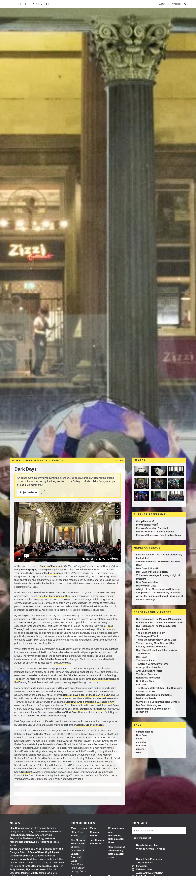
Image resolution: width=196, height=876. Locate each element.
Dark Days (25, 469)
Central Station (79, 708)
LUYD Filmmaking (24, 622)
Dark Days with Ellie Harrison (152, 572)
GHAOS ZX (142, 712)
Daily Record (74, 675)
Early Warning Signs (25, 569)
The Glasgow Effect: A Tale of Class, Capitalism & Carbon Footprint (36, 852)
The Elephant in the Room (150, 632)
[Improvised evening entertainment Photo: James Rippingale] (159, 484)
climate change (144, 731)
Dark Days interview (147, 582)
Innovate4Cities (28, 859)
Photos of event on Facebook (152, 528)
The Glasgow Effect (147, 636)
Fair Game (141, 684)
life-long (53, 573)
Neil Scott (26, 772)
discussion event (106, 698)
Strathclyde (30, 841)
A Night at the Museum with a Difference (158, 589)
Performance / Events (44, 460)
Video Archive (144, 869)
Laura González (95, 744)
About (164, 4)
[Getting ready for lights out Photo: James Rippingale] (159, 497)
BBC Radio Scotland (103, 678)
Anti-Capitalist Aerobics (149, 670)
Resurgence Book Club (45, 866)
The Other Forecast (147, 674)
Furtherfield (99, 708)
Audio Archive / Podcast (149, 873)
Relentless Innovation (148, 677)
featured (141, 745)
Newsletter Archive (147, 845)
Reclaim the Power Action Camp (58, 659)
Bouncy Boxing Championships (153, 708)
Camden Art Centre (36, 715)
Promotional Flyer (146, 524)
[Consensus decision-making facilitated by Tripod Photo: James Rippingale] (142, 484)
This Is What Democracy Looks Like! (156, 639)
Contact (140, 823)
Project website (28, 492)
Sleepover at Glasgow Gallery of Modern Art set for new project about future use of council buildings (159, 596)
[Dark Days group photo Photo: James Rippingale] (176, 497)
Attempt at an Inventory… (150, 667)
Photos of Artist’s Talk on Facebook (155, 531)
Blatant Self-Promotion (149, 859)
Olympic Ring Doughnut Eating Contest (157, 701)
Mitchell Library (29, 873)
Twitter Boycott (144, 862)
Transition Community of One (53, 596)
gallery (140, 749)
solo (138, 752)
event (139, 738)
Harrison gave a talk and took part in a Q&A (86, 695)
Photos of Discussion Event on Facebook (158, 535)
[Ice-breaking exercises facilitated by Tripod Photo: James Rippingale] (176, 471)
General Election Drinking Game (154, 695)
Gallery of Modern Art (52, 566)
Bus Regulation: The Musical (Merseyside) (159, 619)
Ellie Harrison (30, 4)
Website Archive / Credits (150, 848)
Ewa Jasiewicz (62, 662)
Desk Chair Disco (145, 681)
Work (176, 4)
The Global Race (145, 660)
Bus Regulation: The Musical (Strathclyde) (159, 622)
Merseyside (46, 841)
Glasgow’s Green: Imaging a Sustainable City (90, 701)
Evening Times (26, 682)
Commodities (83, 823)
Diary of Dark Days (67, 712)
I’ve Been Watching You (149, 705)
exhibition (141, 742)
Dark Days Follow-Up (147, 568)
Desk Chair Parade (146, 698)
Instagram (141, 866)
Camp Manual (59, 652)
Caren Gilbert (63, 744)
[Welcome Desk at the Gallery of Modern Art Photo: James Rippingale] (142, 471)
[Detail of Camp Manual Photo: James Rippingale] (159, 471)
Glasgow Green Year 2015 (89, 724)
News (15, 823)
